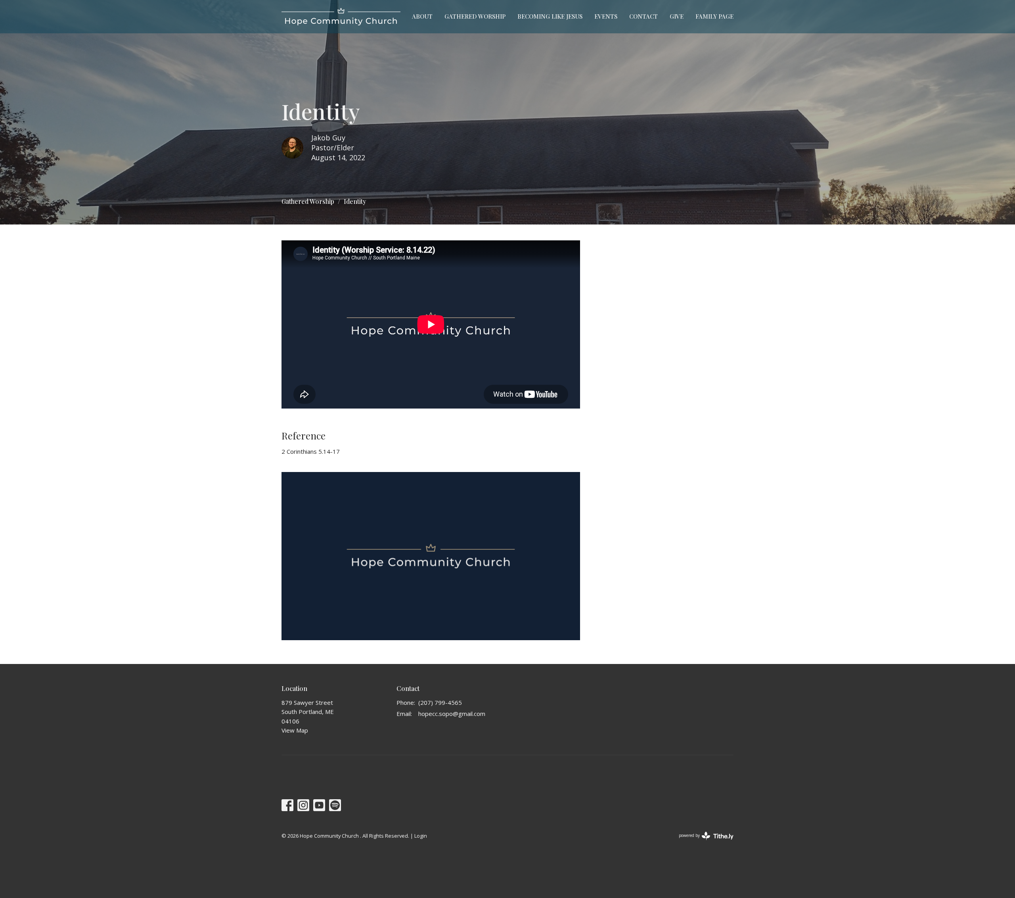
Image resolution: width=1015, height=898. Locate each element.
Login (420, 835)
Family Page (714, 16)
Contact (643, 16)
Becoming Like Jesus (549, 16)
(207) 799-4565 (440, 702)
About (422, 16)
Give (677, 16)
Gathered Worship (475, 16)
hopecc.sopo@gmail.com (451, 714)
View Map (295, 730)
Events (605, 16)
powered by (702, 842)
